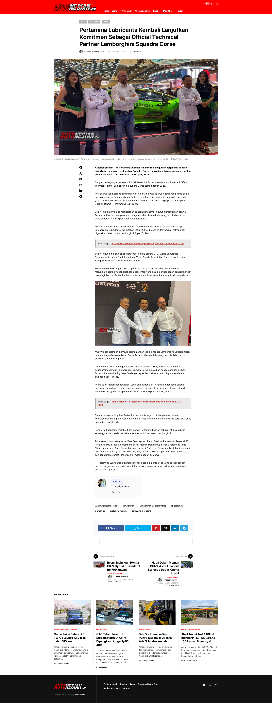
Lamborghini (139, 218)
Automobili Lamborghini (106, 506)
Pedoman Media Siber (148, 684)
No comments (135, 51)
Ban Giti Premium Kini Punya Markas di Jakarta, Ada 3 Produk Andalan (156, 638)
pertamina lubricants (141, 511)
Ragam (175, 577)
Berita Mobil (117, 573)
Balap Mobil (94, 22)
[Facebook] (203, 685)
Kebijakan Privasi (112, 688)
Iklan (132, 684)
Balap (83, 22)
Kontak (126, 688)
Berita (106, 22)
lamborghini (128, 506)
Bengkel (142, 629)
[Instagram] (216, 685)
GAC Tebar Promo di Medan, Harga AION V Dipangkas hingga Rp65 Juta (112, 640)
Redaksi (123, 684)
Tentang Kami (110, 684)
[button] (208, 3)
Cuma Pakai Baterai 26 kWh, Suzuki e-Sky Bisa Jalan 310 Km (70, 638)
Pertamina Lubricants (131, 167)
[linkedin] (119, 492)
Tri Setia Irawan (120, 486)
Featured (73, 629)
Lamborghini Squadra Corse (153, 506)
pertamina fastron (118, 511)
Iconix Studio (80, 695)
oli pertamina (177, 506)
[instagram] (113, 492)
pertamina (100, 511)
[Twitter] (210, 685)
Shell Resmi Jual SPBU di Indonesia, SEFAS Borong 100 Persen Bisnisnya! (198, 638)
